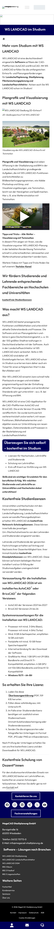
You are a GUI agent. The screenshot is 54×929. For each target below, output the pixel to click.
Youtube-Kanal (23, 266)
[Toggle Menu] (27, 7)
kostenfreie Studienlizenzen (17, 299)
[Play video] (26, 216)
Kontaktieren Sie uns (26, 796)
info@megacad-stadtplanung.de (26, 843)
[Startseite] (3, 39)
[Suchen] (49, 7)
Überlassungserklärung (20, 695)
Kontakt (10, 787)
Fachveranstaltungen (26, 813)
